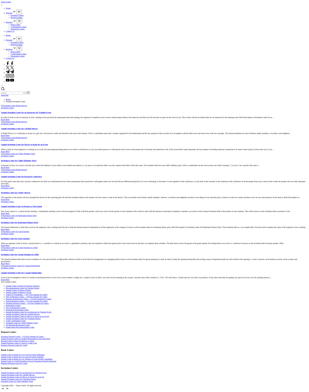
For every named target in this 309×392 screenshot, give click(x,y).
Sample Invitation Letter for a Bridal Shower (19, 129)
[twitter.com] (10, 69)
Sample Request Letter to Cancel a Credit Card (19, 343)
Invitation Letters (7, 108)
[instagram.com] (10, 77)
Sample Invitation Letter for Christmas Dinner (23, 319)
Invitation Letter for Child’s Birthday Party (19, 161)
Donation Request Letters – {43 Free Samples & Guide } (27, 303)
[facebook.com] (10, 65)
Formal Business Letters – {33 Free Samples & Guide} (27, 301)
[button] (25, 93)
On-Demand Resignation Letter (18, 325)
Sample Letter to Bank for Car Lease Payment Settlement (23, 355)
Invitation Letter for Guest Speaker (15, 239)
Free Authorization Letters (16, 308)
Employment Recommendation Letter (20, 327)
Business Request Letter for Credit (14, 345)
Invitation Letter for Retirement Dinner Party (19, 222)
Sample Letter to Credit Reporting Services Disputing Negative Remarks (28, 361)
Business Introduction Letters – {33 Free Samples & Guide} (29, 299)
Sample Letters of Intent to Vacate (19, 292)
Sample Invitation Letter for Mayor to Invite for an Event (24, 145)
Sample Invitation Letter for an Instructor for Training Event (26, 113)
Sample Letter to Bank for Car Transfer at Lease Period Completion (26, 359)
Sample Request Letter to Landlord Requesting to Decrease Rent (25, 339)
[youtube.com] (10, 81)
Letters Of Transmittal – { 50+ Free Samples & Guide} (27, 295)
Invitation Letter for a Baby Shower (15, 193)
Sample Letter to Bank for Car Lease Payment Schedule (22, 357)
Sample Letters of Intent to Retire (18, 290)
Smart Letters (6, 2)
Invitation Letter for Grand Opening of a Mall (20, 255)
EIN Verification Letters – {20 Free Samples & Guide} (27, 297)
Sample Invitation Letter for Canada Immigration (21, 273)
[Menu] (2, 4)
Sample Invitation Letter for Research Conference (21, 177)
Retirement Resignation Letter (17, 310)
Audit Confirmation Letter (16, 321)
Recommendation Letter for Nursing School (22, 288)
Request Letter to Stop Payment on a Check (17, 341)
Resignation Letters (13, 306)
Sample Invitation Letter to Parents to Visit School (21, 206)
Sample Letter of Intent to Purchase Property (23, 286)
